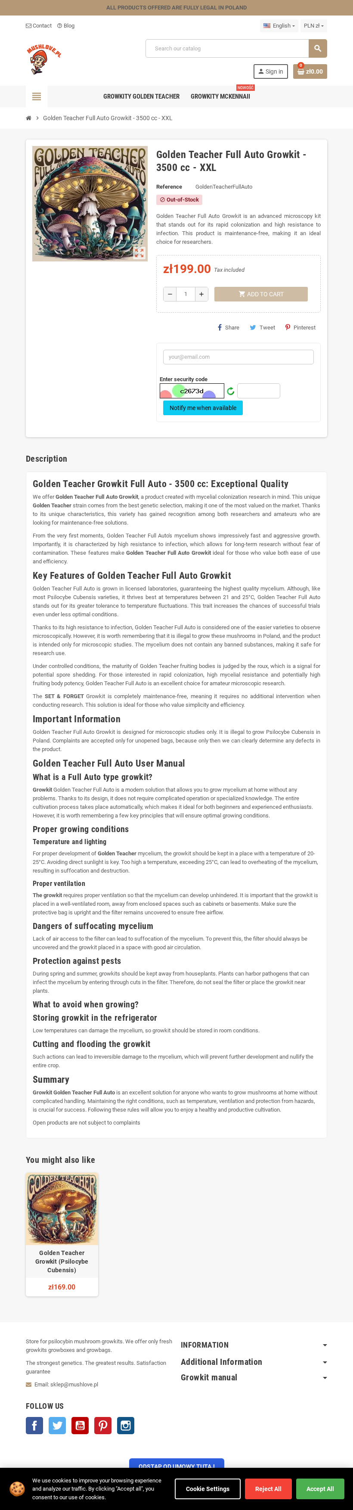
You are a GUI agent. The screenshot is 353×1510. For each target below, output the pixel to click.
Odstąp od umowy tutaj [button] (177, 1466)
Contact (41, 25)
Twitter (57, 1425)
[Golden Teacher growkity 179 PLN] (44, 58)
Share (232, 327)
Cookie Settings (207, 1488)
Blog (65, 25)
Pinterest (305, 327)
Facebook (34, 1425)
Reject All (268, 1488)
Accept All (320, 1488)
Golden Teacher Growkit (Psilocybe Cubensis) (62, 1261)
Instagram (125, 1425)
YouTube (80, 1425)
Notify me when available (203, 407)
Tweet (267, 327)
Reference (169, 186)
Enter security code (183, 379)
